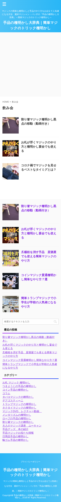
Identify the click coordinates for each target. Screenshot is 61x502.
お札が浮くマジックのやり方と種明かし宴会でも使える (38, 146)
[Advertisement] (30, 64)
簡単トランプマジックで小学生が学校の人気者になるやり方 (38, 302)
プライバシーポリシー (30, 461)
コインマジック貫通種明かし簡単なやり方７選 (29, 360)
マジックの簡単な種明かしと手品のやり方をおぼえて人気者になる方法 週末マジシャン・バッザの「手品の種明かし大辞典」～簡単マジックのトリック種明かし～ (30, 486)
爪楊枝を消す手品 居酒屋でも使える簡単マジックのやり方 (38, 256)
